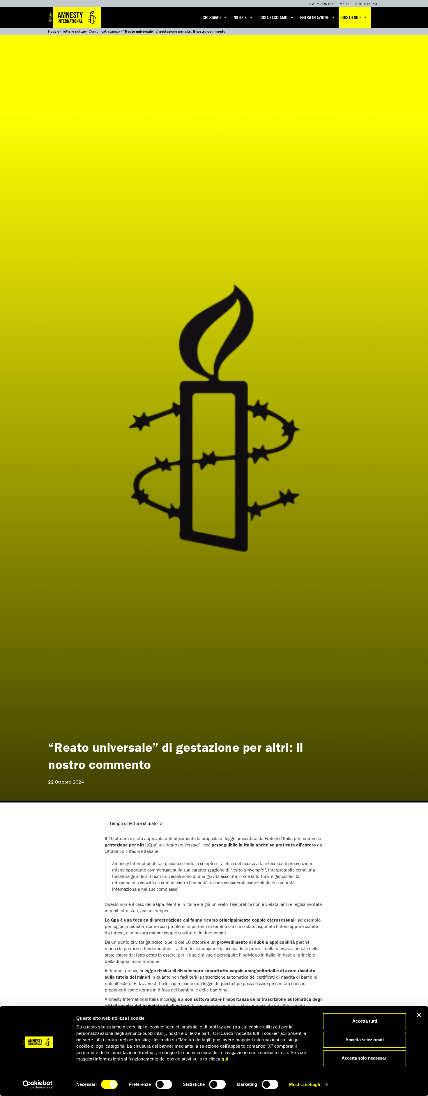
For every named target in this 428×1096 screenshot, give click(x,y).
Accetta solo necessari (365, 1058)
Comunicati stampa (104, 31)
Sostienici (351, 18)
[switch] (163, 1084)
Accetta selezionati (364, 1039)
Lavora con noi (321, 3)
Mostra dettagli (304, 1084)
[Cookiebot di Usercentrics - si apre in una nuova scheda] (37, 1084)
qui (225, 1058)
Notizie (240, 18)
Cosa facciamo (273, 18)
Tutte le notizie (74, 31)
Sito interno (366, 3)
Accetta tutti (364, 1021)
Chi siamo (212, 18)
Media (344, 3)
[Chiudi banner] (419, 1015)
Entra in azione (314, 18)
